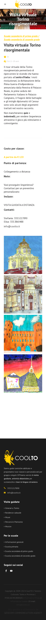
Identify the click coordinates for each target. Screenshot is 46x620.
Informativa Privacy (32, 598)
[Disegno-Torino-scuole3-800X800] (23, 334)
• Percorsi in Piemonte (13, 522)
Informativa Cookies (19, 601)
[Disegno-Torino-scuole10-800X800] (23, 294)
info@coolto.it (12, 226)
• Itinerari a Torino (11, 508)
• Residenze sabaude (12, 512)
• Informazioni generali (13, 542)
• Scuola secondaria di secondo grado (19, 555)
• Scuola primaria (11, 546)
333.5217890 (20, 218)
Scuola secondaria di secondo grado (22, 39)
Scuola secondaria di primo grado (21, 36)
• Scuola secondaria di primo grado (18, 551)
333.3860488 (16, 221)
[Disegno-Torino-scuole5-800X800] (23, 373)
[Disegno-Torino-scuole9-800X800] (23, 255)
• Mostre (7, 526)
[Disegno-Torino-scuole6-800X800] (23, 413)
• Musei (7, 517)
